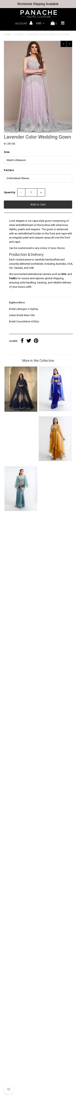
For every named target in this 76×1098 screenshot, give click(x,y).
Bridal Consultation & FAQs (24, 321)
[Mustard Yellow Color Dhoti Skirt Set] (55, 460)
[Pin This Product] (36, 341)
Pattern (9, 170)
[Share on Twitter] (28, 341)
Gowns (19, 34)
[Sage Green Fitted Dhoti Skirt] (20, 510)
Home (7, 34)
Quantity (9, 192)
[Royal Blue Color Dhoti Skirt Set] (55, 410)
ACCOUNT (21, 23)
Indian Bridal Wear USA (22, 315)
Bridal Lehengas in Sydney (23, 309)
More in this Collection (38, 361)
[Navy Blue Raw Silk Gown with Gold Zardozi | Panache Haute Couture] (20, 410)
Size (7, 152)
